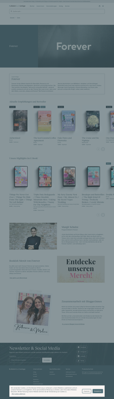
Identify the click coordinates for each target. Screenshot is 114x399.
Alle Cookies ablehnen (18, 394)
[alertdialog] (57, 391)
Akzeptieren (98, 391)
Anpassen (87, 391)
